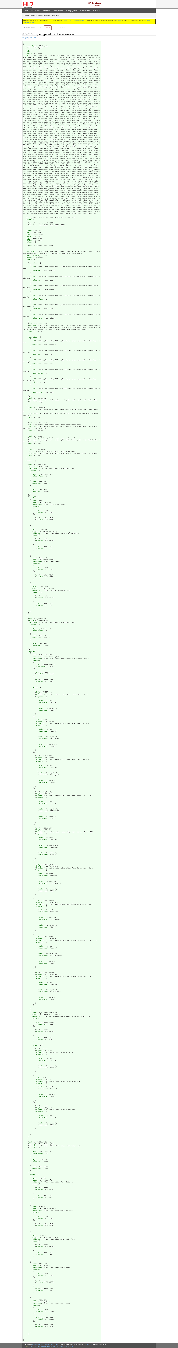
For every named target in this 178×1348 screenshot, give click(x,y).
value (31, 225)
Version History (52, 1346)
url (27, 217)
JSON (48, 28)
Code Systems (35, 11)
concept (29, 461)
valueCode (36, 270)
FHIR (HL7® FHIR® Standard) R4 (73, 20)
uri (30, 409)
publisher (29, 240)
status (29, 53)
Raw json (25, 38)
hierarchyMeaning (32, 255)
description (30, 251)
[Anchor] (76, 34)
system (31, 223)
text (27, 52)
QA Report (43, 1346)
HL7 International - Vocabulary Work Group (45, 1344)
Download (32, 38)
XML (40, 28)
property (29, 259)
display (32, 466)
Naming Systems (71, 11)
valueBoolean (37, 299)
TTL (55, 28)
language (29, 50)
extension (33, 263)
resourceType (31, 46)
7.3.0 (117, 20)
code (30, 324)
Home (26, 11)
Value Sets (46, 11)
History (62, 28)
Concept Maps (58, 11)
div (28, 55)
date (27, 238)
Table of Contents (34, 1346)
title (28, 234)
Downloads (96, 11)
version (29, 230)
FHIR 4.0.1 (87, 1344)
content (29, 257)
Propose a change (65, 1346)
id (26, 48)
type (30, 331)
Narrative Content (29, 28)
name (27, 232)
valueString (37, 318)
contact (29, 242)
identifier (30, 219)
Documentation (85, 11)
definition (33, 468)
